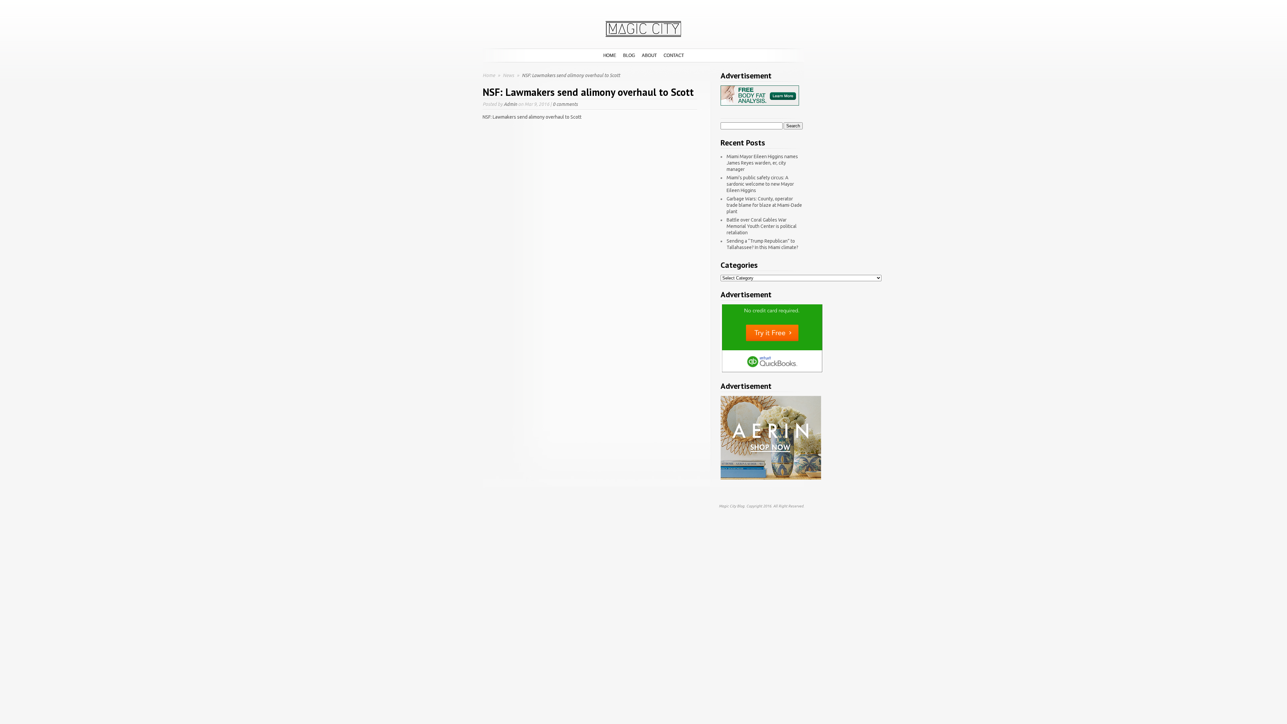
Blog (629, 55)
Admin (510, 104)
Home (609, 55)
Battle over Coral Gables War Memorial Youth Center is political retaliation (762, 226)
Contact (674, 55)
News (509, 75)
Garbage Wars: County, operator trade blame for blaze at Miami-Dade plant (764, 205)
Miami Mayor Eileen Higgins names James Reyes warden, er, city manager (762, 163)
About (649, 55)
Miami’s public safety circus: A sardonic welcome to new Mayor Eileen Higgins (760, 184)
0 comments (565, 104)
